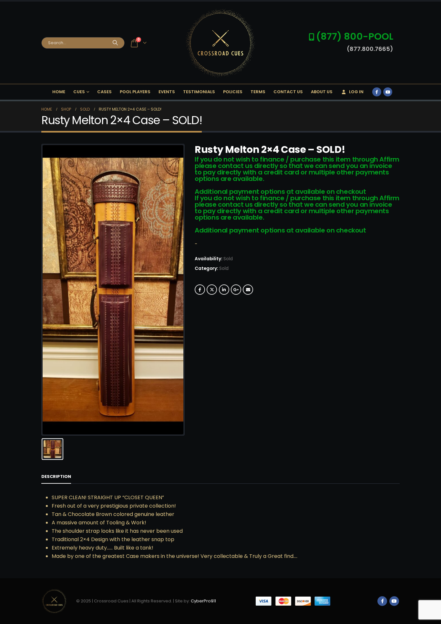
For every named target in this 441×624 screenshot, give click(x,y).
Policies (232, 92)
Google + (236, 289)
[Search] (115, 42)
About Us (322, 92)
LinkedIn (224, 289)
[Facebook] (376, 91)
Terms (258, 92)
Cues (79, 92)
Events (167, 92)
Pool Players (135, 92)
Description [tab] (56, 476)
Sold (224, 268)
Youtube (394, 601)
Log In (356, 92)
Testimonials (199, 92)
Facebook (200, 289)
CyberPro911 (203, 601)
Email (248, 289)
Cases (104, 92)
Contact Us (288, 92)
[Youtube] (387, 91)
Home (58, 92)
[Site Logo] (220, 42)
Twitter (212, 289)
